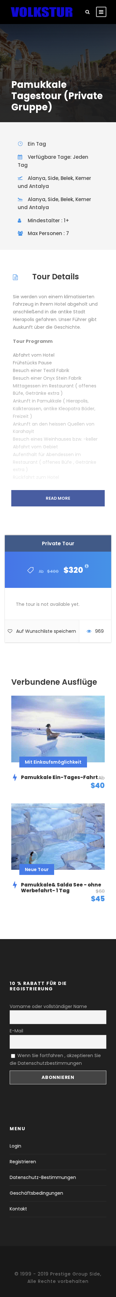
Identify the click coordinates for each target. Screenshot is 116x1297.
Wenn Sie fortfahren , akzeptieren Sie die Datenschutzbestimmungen (55, 1059)
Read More (58, 498)
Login (15, 1146)
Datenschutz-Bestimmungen (43, 1177)
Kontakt (18, 1209)
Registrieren (23, 1161)
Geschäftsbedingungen (36, 1193)
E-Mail (16, 1031)
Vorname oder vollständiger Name (48, 1006)
